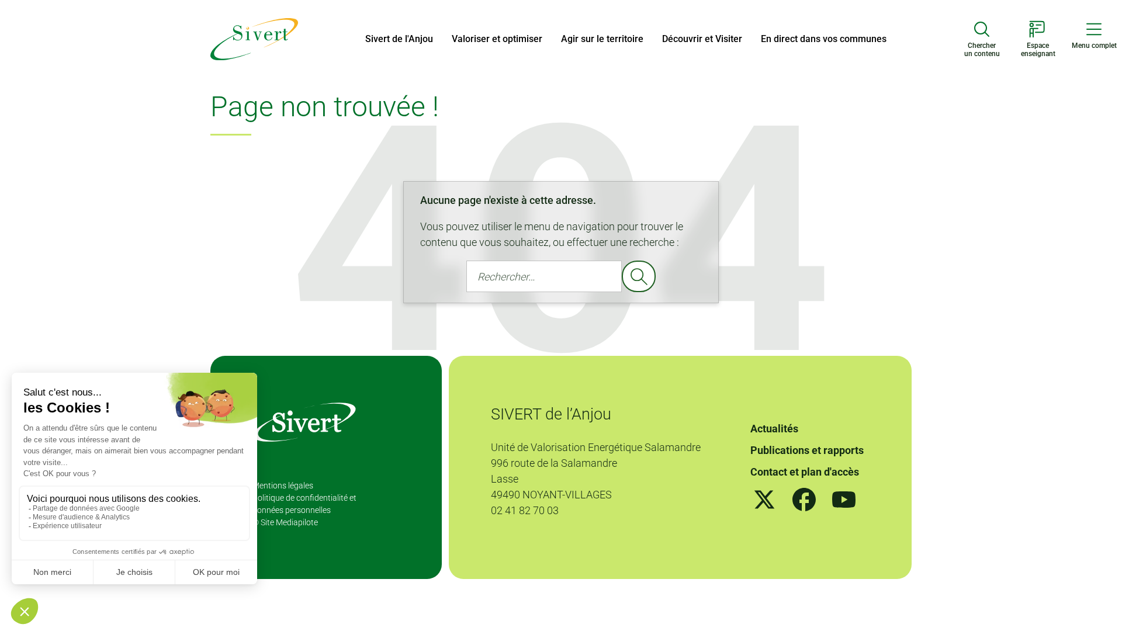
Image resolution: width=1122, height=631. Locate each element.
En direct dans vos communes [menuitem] (823, 38)
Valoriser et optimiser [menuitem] (497, 38)
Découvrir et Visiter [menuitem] (702, 38)
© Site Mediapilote (285, 522)
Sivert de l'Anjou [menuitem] (399, 38)
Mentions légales (282, 485)
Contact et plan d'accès (804, 472)
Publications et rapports (807, 450)
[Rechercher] (639, 276)
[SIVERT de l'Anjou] (254, 38)
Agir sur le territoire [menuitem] (602, 38)
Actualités (774, 428)
